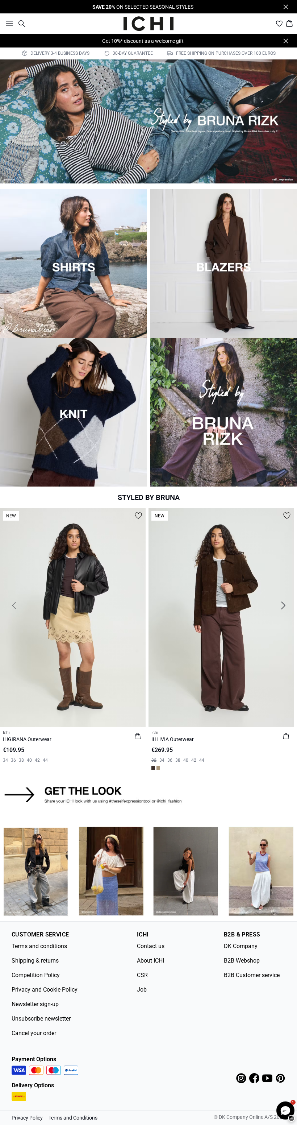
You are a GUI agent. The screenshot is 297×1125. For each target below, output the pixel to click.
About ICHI (150, 960)
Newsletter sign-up (35, 1004)
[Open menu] (7, 24)
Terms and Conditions (73, 1118)
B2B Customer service (252, 975)
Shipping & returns (35, 960)
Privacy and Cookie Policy (45, 989)
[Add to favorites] (138, 515)
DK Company (241, 946)
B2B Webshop (242, 960)
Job (142, 989)
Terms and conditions (39, 946)
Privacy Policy (27, 1118)
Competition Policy (36, 975)
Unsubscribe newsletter (41, 1018)
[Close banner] (285, 6)
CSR (142, 975)
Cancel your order (34, 1033)
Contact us (150, 946)
